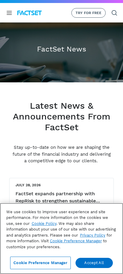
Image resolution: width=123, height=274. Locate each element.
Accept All (94, 263)
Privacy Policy (92, 235)
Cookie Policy (44, 223)
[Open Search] (114, 13)
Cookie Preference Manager (40, 263)
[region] (61, 238)
